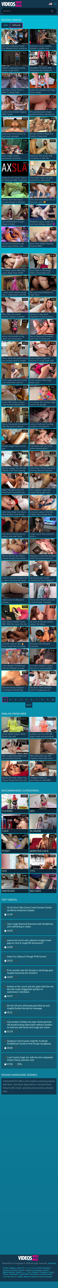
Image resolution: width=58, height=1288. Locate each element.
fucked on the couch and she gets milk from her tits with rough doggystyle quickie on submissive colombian (30, 989)
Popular (16, 25)
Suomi (51, 1272)
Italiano (19, 1272)
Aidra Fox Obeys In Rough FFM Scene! (26, 956)
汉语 (18, 1268)
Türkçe (5, 1274)
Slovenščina (24, 1274)
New (6, 25)
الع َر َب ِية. (26, 1272)
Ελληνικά (48, 1277)
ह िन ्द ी (26, 1268)
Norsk (49, 1274)
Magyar (13, 1268)
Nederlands (13, 1274)
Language (51, 4)
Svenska (6, 1270)
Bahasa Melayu (9, 1272)
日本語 (20, 1277)
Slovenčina (34, 1274)
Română (46, 1268)
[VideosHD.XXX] (11, 4)
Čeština (6, 1268)
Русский (14, 1270)
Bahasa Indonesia (31, 1277)
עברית (34, 1268)
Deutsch (45, 1270)
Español (21, 1270)
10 (53, 699)
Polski (39, 1268)
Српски (43, 1274)
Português (43, 1272)
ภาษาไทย (6, 1277)
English (29, 1270)
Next (28, 705)
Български (37, 1270)
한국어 (13, 1277)
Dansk (41, 1277)
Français (35, 1272)
